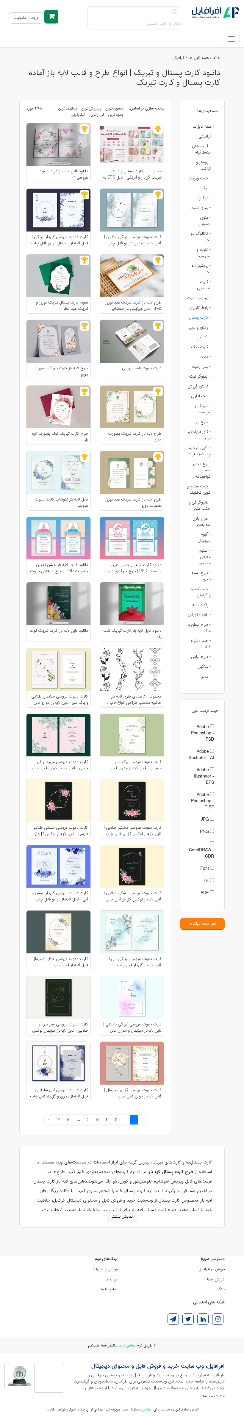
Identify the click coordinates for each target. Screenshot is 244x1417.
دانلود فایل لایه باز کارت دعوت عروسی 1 (63, 174)
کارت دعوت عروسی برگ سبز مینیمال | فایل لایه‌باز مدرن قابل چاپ (136, 765)
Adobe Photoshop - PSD (202, 732)
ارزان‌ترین (96, 115)
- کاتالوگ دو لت (201, 236)
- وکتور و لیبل (200, 327)
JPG (205, 819)
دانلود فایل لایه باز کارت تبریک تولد (59, 631)
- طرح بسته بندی (201, 576)
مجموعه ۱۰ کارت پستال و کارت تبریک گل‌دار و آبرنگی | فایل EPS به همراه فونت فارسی (132, 174)
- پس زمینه (201, 366)
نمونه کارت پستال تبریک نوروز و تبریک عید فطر (62, 305)
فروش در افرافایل (211, 1269)
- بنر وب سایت (199, 298)
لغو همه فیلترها (202, 923)
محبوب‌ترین (114, 108)
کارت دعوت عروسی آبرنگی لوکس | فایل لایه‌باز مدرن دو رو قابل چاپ (133, 240)
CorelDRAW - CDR (201, 853)
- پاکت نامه (201, 605)
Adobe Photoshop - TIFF (202, 800)
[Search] (174, 12)
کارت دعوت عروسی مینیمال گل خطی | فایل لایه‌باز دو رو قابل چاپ (60, 765)
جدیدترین (116, 115)
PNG (205, 831)
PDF (205, 892)
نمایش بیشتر (122, 1216)
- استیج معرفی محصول (204, 556)
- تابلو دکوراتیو (199, 614)
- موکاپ (204, 198)
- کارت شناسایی (204, 285)
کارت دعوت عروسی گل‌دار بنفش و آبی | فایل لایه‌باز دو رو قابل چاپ (60, 896)
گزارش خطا (216, 1279)
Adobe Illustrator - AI (201, 754)
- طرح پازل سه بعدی (202, 521)
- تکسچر (204, 337)
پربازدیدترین (67, 108)
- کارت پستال (200, 317)
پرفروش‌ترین (91, 108)
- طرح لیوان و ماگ (199, 627)
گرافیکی (177, 57)
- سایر (206, 676)
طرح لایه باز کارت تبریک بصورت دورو (61, 371)
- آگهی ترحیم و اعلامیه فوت (199, 451)
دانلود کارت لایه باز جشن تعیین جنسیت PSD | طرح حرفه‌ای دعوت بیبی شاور (133, 568)
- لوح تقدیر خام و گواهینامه (202, 470)
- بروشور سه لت (201, 268)
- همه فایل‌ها (203, 126)
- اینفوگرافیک (200, 376)
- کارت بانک (201, 347)
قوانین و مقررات (105, 1269)
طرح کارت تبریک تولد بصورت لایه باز (59, 436)
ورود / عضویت (26, 17)
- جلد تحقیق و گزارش (200, 592)
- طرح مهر (202, 422)
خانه (216, 57)
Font (205, 868)
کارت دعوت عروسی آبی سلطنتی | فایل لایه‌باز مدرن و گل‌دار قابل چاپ (59, 1093)
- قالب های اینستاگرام (201, 149)
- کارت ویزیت (199, 178)
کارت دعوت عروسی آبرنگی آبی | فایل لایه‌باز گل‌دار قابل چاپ (135, 962)
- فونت (205, 357)
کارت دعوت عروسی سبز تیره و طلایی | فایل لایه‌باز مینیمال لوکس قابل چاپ (60, 1027)
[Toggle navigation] (231, 39)
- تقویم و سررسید (203, 252)
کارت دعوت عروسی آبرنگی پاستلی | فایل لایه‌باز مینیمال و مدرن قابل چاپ (132, 1027)
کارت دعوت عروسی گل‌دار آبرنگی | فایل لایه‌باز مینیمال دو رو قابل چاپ (59, 240)
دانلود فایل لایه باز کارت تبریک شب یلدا (132, 633)
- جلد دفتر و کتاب (201, 643)
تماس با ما (109, 1289)
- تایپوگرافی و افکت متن (200, 505)
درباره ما (111, 1279)
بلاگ (221, 1289)
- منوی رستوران (204, 220)
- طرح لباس (201, 656)
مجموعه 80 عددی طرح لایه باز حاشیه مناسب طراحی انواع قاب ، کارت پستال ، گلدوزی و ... (134, 699)
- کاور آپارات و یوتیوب (199, 434)
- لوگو (206, 188)
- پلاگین (204, 666)
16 (68, 1119)
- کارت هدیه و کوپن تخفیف (199, 489)
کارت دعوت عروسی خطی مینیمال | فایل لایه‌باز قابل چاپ (59, 962)
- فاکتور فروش (199, 386)
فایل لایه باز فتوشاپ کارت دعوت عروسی (61, 502)
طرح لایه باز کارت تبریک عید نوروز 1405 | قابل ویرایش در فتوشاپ (133, 305)
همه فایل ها (199, 57)
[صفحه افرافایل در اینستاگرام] (217, 1319)
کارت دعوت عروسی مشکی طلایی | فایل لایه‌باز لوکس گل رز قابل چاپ (133, 830)
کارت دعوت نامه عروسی (142, 368)
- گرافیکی (206, 136)
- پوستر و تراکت (203, 165)
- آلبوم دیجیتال (204, 537)
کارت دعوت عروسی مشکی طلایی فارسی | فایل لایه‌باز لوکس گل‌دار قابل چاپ (60, 830)
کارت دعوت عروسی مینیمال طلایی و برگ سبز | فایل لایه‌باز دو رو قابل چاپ (59, 699)
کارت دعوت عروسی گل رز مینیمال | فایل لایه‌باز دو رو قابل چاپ (133, 1093)
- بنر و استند (201, 207)
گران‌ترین (78, 115)
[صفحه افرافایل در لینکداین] (203, 1319)
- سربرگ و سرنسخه (202, 409)
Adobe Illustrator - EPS (204, 776)
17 (58, 1119)
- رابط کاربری (200, 307)
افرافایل (147, 1409)
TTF (205, 880)
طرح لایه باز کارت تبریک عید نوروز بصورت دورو (133, 502)
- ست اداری (201, 396)
